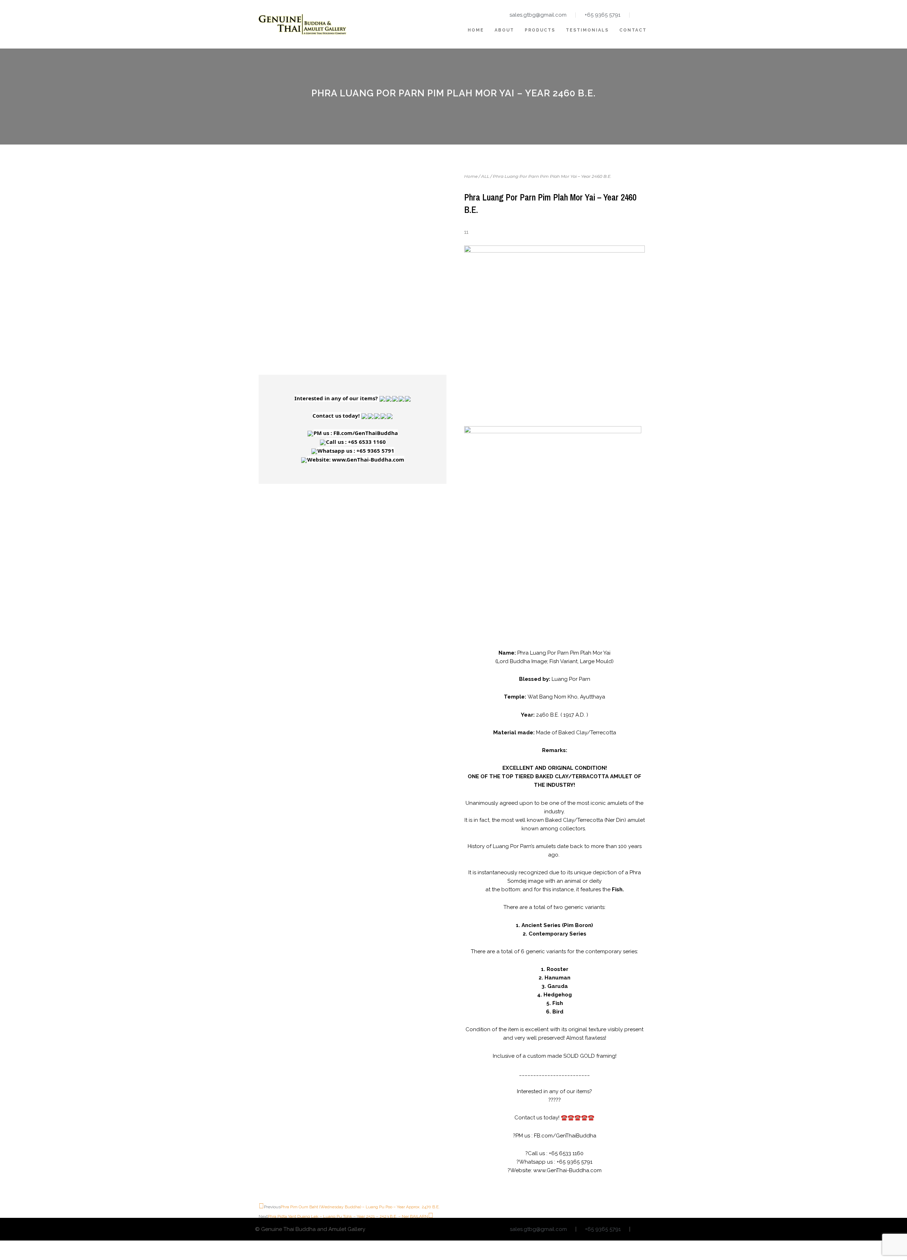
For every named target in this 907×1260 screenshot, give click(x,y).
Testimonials (587, 30)
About (504, 30)
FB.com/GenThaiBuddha (565, 1135)
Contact (633, 30)
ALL (485, 176)
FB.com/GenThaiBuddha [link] (365, 432)
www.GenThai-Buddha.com (567, 1170)
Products (540, 30)
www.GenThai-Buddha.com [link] (368, 459)
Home (476, 30)
